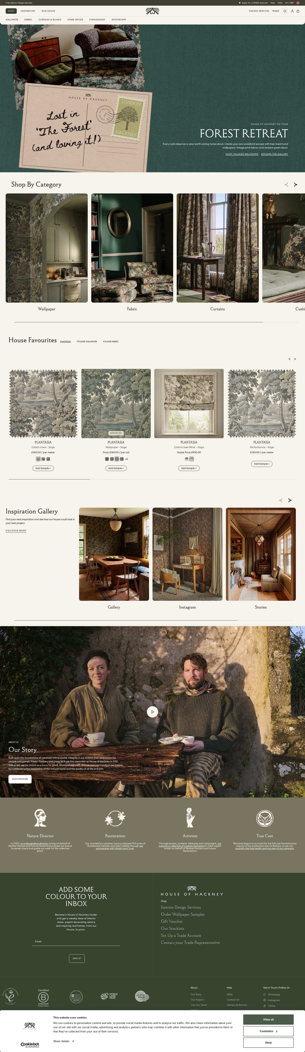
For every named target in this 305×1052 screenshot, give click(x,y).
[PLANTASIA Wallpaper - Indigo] (112, 459)
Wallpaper (12, 20)
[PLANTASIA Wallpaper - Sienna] (122, 459)
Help (272, 3)
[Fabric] (134, 253)
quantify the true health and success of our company (264, 848)
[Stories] (262, 560)
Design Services (259, 11)
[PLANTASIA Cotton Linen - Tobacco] (48, 459)
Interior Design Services (181, 907)
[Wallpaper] (48, 253)
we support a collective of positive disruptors (190, 844)
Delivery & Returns (237, 1005)
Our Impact (197, 999)
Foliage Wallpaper (87, 341)
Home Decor (75, 20)
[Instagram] (189, 560)
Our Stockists (172, 928)
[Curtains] (219, 253)
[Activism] (190, 818)
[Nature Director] (40, 818)
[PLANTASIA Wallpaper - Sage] (116, 403)
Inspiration (28, 11)
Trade (275, 11)
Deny (268, 1042)
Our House (48, 11)
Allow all (268, 1019)
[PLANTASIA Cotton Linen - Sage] (43, 403)
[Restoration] (115, 818)
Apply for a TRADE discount (255, 3)
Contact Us (233, 999)
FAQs (280, 3)
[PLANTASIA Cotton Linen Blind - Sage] (189, 403)
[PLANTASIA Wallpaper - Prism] (107, 459)
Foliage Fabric (111, 341)
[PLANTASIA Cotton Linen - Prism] (43, 459)
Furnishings (97, 20)
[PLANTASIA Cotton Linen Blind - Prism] (186, 459)
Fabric (28, 20)
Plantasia (65, 341)
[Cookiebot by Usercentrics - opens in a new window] (29, 1045)
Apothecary (119, 20)
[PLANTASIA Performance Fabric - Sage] (262, 403)
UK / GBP (289, 3)
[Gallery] (115, 560)
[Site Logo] (152, 11)
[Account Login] (292, 11)
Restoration (115, 835)
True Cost (264, 835)
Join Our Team (199, 1005)
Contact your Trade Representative (190, 942)
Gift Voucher (172, 921)
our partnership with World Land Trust (119, 847)
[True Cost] (265, 818)
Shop (11, 11)
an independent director (34, 843)
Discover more (16, 530)
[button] (295, 184)
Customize (266, 1031)
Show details (61, 1041)
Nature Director (40, 835)
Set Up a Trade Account (181, 935)
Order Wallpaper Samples (183, 914)
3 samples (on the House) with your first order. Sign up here (33, 3)
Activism (190, 835)
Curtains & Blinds (50, 20)
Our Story (196, 994)
